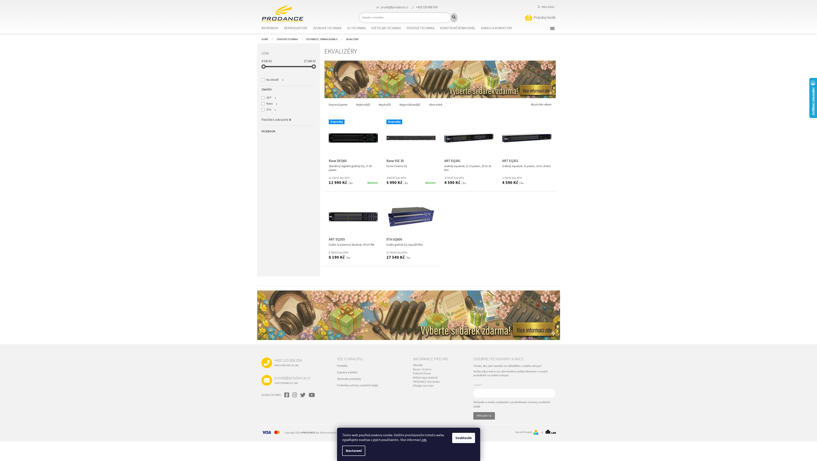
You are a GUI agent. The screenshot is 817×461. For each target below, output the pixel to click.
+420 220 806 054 (288, 362)
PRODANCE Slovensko (426, 382)
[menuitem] (272, 28)
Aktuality (418, 365)
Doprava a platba (347, 372)
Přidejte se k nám (423, 386)
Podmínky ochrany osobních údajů (357, 385)
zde (424, 440)
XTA (270, 110)
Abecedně (435, 105)
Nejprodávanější (410, 105)
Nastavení (354, 450)
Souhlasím (463, 438)
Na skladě (274, 80)
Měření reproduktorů (425, 378)
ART (271, 98)
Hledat (454, 17)
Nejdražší (385, 105)
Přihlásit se (484, 416)
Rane (271, 104)
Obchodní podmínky (349, 379)
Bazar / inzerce (422, 370)
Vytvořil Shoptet (523, 432)
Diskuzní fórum (422, 374)
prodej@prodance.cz (292, 380)
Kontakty (342, 366)
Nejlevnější (363, 105)
